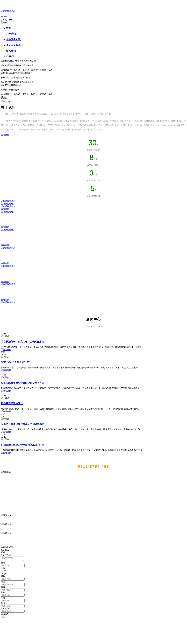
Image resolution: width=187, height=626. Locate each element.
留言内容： (7, 555)
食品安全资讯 (13, 45)
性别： (4, 568)
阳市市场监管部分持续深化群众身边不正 (23, 383)
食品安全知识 (13, 39)
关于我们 (11, 33)
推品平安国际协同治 (12, 403)
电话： (4, 582)
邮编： (4, 603)
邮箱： (4, 592)
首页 (8, 28)
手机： (4, 576)
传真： (4, 587)
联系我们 (11, 51)
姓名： (4, 563)
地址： (4, 598)
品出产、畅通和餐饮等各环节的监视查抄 (23, 424)
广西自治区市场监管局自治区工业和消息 (23, 444)
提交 (3, 617)
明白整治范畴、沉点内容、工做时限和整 (23, 341)
